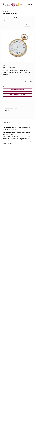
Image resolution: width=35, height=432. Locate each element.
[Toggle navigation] (29, 5)
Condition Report (9, 105)
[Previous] (22, 25)
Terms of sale (8, 110)
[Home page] (12, 4)
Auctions (5, 11)
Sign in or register (17, 90)
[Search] (32, 5)
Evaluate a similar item (17, 95)
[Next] (32, 25)
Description (6, 122)
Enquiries (7, 103)
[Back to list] (13, 21)
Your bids (7, 107)
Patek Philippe (9, 68)
